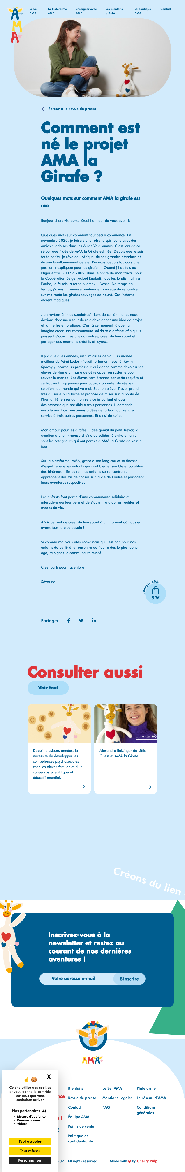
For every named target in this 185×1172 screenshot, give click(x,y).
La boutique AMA (142, 11)
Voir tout (48, 688)
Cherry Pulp (147, 1161)
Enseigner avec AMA (86, 11)
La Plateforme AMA (57, 11)
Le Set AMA (33, 11)
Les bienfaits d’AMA (114, 11)
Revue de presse (82, 1098)
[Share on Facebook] (69, 620)
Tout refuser (30, 1151)
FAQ (106, 1107)
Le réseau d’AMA (151, 1098)
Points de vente (81, 1126)
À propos (19, 11)
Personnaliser (30, 1160)
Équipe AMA (78, 1117)
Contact (165, 9)
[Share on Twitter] (82, 620)
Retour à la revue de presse (72, 109)
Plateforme (146, 1088)
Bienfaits (75, 1088)
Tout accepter (30, 1141)
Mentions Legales (117, 1098)
